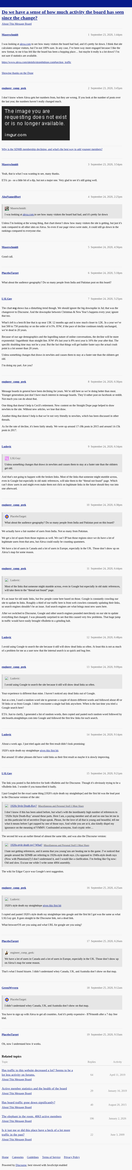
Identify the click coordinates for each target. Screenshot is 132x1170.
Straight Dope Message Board (18, 3)
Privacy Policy (72, 1157)
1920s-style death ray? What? (26, 844)
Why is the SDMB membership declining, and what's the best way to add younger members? (52, 149)
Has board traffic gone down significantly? (28, 1102)
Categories (18, 1157)
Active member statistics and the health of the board (34, 1088)
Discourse (21, 1165)
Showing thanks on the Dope (17, 73)
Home (5, 1157)
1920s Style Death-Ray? (23, 805)
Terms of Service (51, 1157)
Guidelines (33, 1157)
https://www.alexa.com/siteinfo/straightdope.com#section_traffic (36, 62)
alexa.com (25, 43)
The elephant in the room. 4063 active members (32, 1116)
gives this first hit (49, 750)
